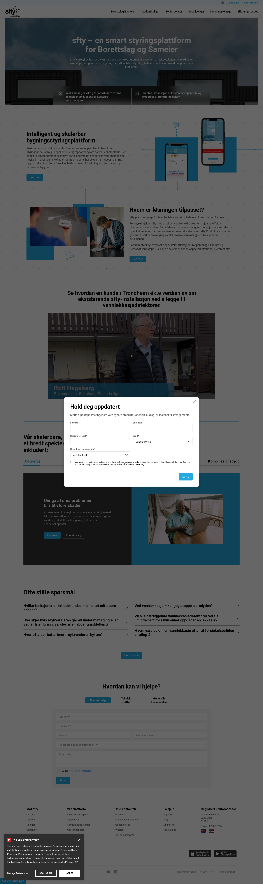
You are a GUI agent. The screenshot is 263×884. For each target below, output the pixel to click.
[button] (79, 840)
